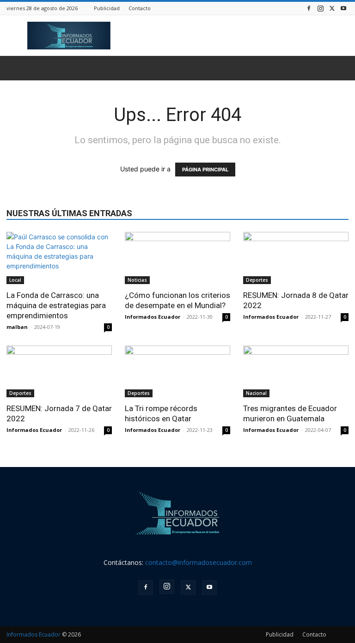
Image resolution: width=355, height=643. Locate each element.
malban (17, 326)
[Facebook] (309, 8)
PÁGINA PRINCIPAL (205, 169)
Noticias (137, 280)
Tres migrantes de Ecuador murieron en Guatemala (290, 413)
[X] (332, 8)
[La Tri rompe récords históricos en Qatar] (177, 372)
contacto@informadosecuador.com (198, 562)
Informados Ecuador (152, 316)
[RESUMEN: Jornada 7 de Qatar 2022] (59, 372)
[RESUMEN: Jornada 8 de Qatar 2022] (296, 258)
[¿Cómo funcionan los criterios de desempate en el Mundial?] (177, 258)
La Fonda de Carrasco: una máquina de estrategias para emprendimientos (56, 305)
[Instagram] (320, 8)
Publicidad (107, 8)
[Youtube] (343, 8)
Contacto (140, 8)
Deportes (257, 280)
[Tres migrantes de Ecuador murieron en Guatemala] (296, 372)
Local (15, 280)
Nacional (256, 393)
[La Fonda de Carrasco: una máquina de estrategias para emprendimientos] (59, 258)
